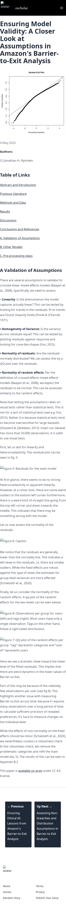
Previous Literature (13, 194)
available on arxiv (30, 771)
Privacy (40, 892)
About (6, 886)
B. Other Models (11, 247)
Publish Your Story (47, 898)
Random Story (11, 898)
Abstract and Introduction (18, 185)
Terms (39, 886)
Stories (7, 892)
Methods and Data (13, 203)
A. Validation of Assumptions (20, 238)
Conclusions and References (19, 229)
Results (5, 211)
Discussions (8, 220)
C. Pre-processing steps (16, 256)
